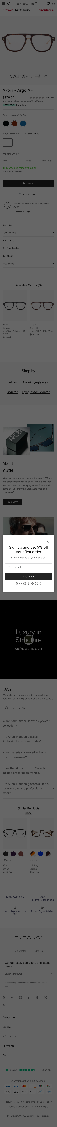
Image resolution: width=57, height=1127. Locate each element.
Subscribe (28, 576)
